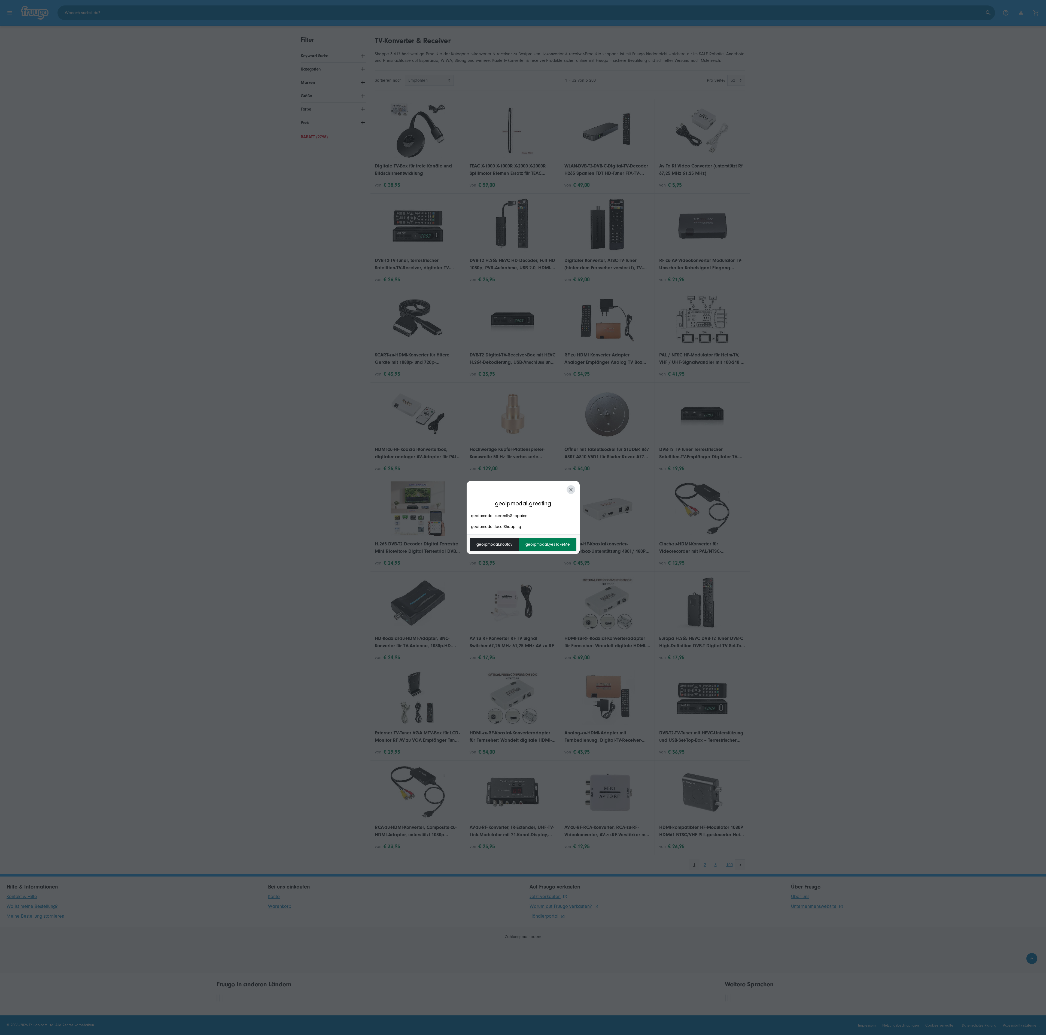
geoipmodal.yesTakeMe (547, 544)
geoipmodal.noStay (494, 544)
